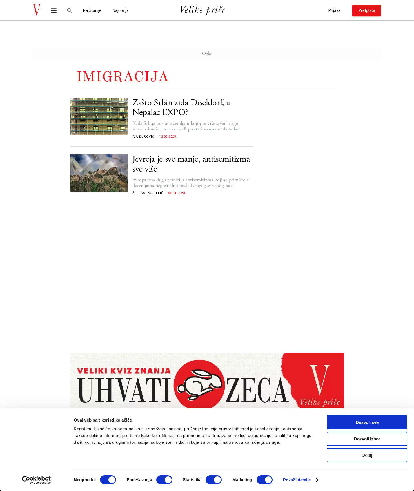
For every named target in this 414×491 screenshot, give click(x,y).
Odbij (367, 455)
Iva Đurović (143, 136)
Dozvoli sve (367, 422)
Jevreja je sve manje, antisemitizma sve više (191, 164)
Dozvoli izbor (367, 438)
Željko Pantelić (147, 193)
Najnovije (121, 10)
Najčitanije (92, 10)
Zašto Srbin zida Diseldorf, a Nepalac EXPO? (181, 108)
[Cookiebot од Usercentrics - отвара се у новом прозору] (36, 480)
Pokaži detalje (297, 480)
